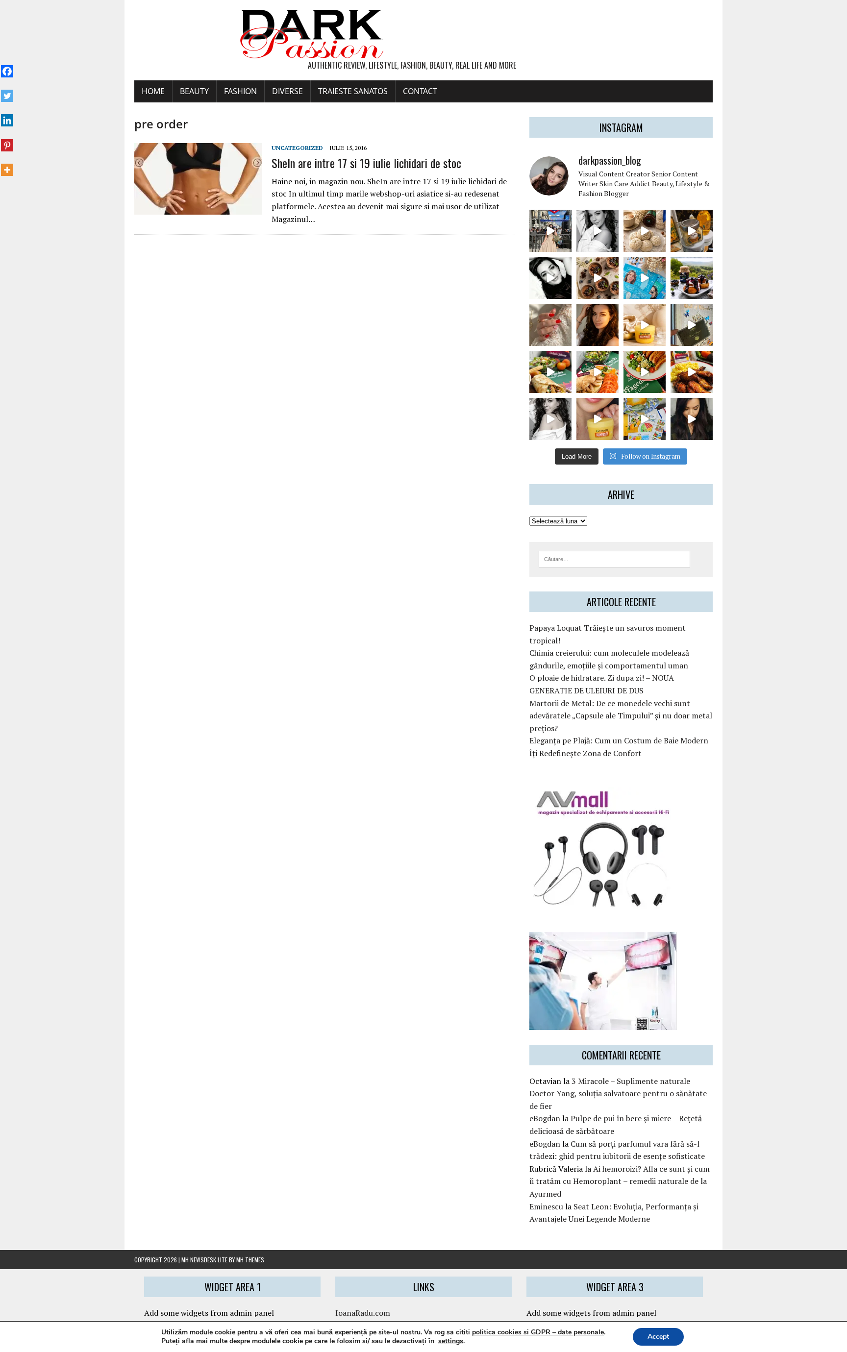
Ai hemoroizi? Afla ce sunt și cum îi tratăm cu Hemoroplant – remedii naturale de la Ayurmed (619, 1181)
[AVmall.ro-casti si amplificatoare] (602, 903)
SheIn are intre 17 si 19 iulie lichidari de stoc (366, 163)
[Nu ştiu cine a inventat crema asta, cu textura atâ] (597, 419)
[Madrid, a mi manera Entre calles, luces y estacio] (550, 231)
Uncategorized (297, 147)
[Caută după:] (614, 558)
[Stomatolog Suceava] (602, 1023)
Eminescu (546, 1206)
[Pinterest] (7, 139)
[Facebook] (7, 66)
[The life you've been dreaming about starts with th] (550, 278)
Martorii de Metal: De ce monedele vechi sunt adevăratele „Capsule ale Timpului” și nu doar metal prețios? (620, 716)
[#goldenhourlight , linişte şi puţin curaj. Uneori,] (597, 325)
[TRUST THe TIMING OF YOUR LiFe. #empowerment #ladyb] (597, 231)
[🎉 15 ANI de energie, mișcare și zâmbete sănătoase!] (644, 419)
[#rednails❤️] (550, 325)
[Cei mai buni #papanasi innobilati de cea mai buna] (692, 278)
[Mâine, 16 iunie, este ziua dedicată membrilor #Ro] (692, 325)
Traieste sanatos (353, 91)
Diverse (287, 91)
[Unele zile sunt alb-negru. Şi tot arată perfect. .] (550, 419)
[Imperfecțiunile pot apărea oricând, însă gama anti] (644, 278)
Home (153, 91)
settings (450, 1341)
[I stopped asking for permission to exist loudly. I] (692, 419)
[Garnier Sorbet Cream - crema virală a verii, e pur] (644, 325)
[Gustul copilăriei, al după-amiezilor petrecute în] (644, 231)
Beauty (194, 91)
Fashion (240, 91)
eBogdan (544, 1118)
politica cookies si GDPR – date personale (538, 1332)
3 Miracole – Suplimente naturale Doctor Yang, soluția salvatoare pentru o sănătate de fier (618, 1093)
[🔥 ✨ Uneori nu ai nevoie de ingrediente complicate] (550, 372)
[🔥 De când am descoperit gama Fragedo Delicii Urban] (597, 372)
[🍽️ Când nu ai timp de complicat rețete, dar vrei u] (644, 372)
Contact (420, 91)
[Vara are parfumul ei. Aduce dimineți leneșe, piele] (692, 231)
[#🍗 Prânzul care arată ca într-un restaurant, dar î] (692, 372)
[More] (7, 164)
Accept (658, 1336)
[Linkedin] (7, 115)
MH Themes (250, 1259)
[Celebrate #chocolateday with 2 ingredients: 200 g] (597, 278)
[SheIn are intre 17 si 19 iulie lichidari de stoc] (198, 208)
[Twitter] (7, 90)
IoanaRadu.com (362, 1312)
